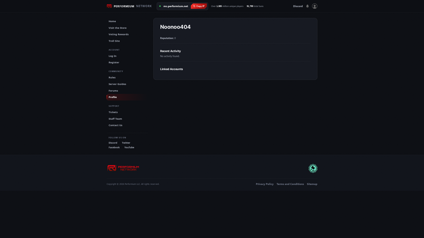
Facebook (114, 147)
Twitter (126, 142)
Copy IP (200, 6)
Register (114, 62)
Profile (113, 97)
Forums (113, 90)
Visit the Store (118, 27)
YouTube (129, 147)
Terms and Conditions (290, 184)
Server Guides (117, 84)
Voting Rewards (119, 34)
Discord (298, 6)
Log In (112, 56)
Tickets (113, 112)
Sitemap (312, 184)
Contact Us (115, 125)
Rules (112, 77)
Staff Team (115, 118)
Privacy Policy (265, 184)
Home (112, 21)
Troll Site (114, 40)
